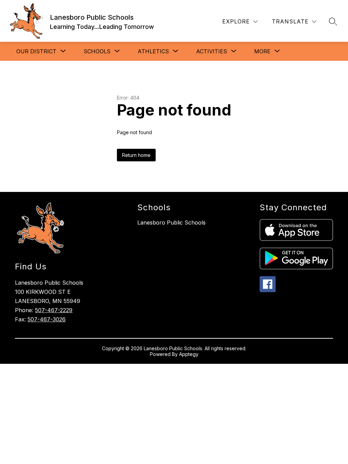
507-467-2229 (53, 310)
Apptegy (188, 354)
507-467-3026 (47, 319)
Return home (136, 155)
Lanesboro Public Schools (171, 222)
